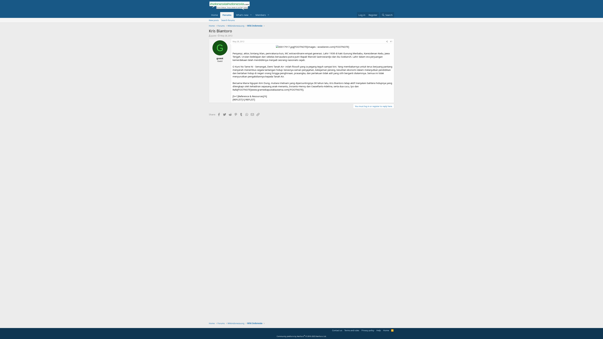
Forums (227, 14)
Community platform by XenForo (301, 336)
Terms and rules (351, 330)
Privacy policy (367, 330)
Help (378, 330)
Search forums (228, 20)
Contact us (337, 330)
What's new (242, 14)
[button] (251, 15)
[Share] (387, 41)
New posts (214, 20)
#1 (391, 41)
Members (260, 14)
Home (214, 14)
